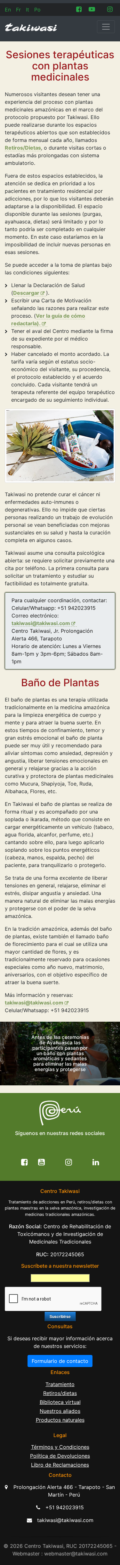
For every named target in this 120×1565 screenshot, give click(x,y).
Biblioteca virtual (60, 1402)
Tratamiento (60, 1384)
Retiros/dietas (60, 1393)
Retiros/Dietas (23, 148)
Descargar (26, 293)
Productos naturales (60, 1420)
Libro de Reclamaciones (60, 1465)
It (27, 9)
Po (37, 9)
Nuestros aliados (60, 1411)
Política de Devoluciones (60, 1456)
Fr (18, 9)
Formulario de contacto (60, 1361)
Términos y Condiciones (60, 1447)
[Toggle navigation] (106, 26)
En (8, 9)
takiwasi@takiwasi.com (41, 623)
